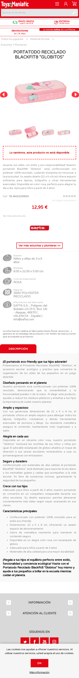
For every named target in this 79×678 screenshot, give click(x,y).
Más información (39, 672)
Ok (39, 663)
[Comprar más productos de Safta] (39, 236)
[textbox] (35, 12)
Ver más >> (39, 245)
